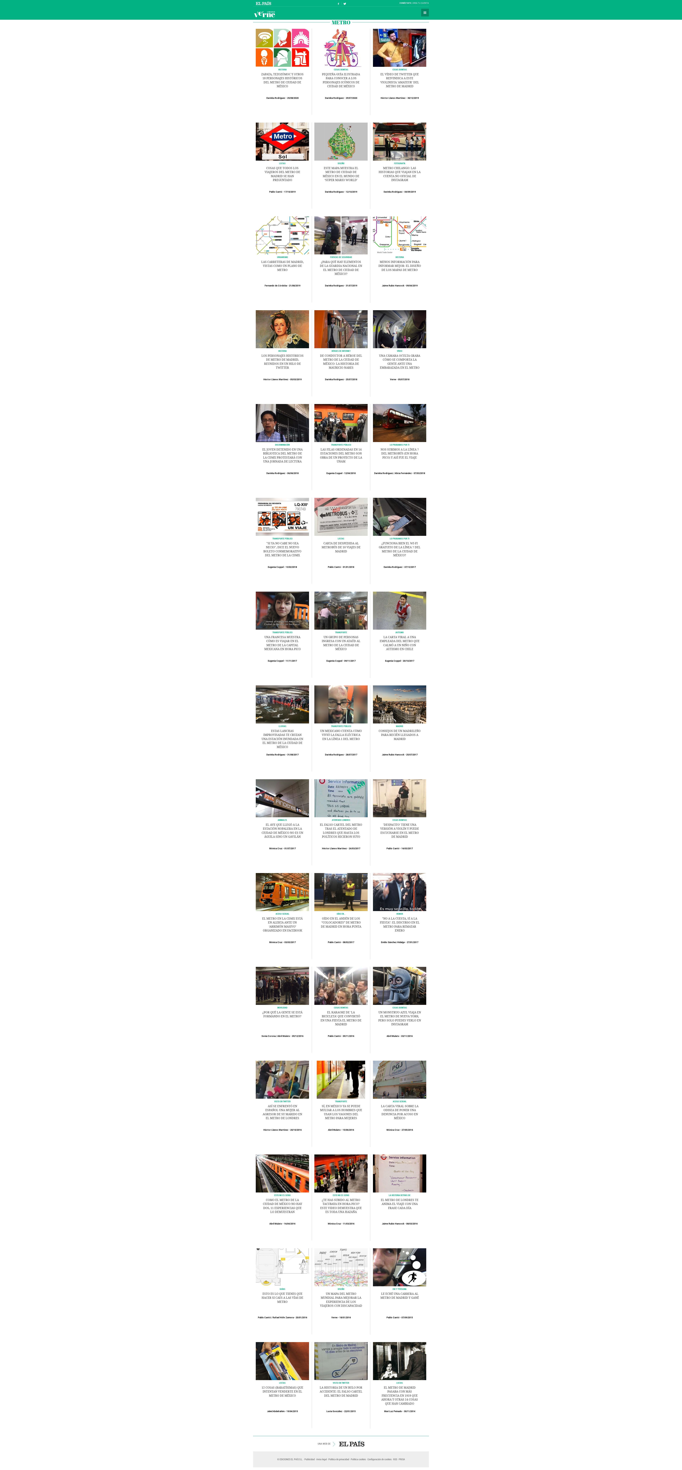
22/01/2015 (350, 1411)
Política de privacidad (338, 1459)
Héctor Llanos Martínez (393, 98)
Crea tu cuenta (421, 3)
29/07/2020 (351, 98)
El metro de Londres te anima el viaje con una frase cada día (399, 1204)
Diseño (341, 163)
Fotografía (399, 163)
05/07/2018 (403, 379)
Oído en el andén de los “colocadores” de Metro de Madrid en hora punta (341, 922)
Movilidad (282, 1007)
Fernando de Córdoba (276, 285)
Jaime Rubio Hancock (393, 285)
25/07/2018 (351, 379)
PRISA (402, 1459)
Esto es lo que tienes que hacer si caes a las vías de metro (282, 1298)
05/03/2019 (296, 379)
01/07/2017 (290, 848)
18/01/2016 (345, 1317)
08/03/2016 (412, 1224)
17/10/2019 (290, 192)
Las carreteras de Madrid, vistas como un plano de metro (282, 266)
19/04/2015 (292, 1411)
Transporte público (341, 444)
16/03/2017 (407, 848)
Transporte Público (341, 726)
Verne (264, 14)
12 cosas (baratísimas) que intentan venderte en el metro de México (282, 1391)
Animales (282, 820)
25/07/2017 (412, 754)
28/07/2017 (351, 754)
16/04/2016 (289, 1224)
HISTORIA (400, 257)
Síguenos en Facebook (338, 3)
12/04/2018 (350, 473)
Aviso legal (321, 1459)
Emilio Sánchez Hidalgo (393, 942)
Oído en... (341, 913)
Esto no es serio (282, 1195)
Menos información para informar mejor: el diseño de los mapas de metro (399, 266)
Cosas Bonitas (341, 69)
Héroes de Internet (341, 350)
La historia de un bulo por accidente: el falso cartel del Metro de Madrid (341, 1391)
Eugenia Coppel (334, 473)
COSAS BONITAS (400, 69)
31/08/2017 (293, 754)
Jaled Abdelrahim (276, 1411)
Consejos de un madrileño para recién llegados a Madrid (400, 735)
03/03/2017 (290, 942)
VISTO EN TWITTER (282, 1101)
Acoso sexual (400, 1101)
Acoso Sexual (282, 913)
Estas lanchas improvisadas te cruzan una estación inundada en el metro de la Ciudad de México (282, 739)
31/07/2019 (351, 285)
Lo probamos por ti (399, 444)
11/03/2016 (348, 1224)
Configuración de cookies (379, 1459)
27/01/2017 (412, 942)
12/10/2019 (351, 192)
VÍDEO (399, 350)
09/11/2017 (350, 661)
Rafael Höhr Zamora (283, 1317)
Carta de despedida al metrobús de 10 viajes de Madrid (341, 547)
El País (264, 3)
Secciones (425, 13)
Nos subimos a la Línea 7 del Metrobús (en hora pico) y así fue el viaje (400, 453)
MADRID (399, 726)
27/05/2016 (407, 1130)
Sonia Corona (268, 1036)
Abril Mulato (283, 1036)
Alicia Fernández (403, 473)
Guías (282, 1289)
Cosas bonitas (400, 820)
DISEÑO (341, 1289)
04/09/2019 (410, 192)
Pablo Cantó (275, 192)
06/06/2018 (293, 473)
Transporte (341, 632)
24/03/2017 (354, 848)
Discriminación (282, 444)
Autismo (400, 632)
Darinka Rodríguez (275, 98)
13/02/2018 (291, 567)
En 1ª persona (400, 1289)
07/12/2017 (410, 567)
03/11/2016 (407, 1036)
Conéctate (405, 3)
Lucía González (334, 1411)
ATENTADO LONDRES (341, 820)
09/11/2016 (348, 1036)
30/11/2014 (409, 1411)
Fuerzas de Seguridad (341, 257)
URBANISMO (282, 257)
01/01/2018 (348, 567)
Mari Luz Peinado (393, 1411)
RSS (395, 1459)
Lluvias (282, 726)
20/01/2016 (301, 1317)
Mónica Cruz (275, 848)
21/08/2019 (294, 285)
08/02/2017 (348, 942)
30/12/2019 (413, 98)
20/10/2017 (408, 661)
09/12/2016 (297, 1036)
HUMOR (399, 913)
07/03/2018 (419, 473)
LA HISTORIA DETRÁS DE (399, 1195)
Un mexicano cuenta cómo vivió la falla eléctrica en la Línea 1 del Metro (341, 735)
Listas (282, 163)
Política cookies (358, 1459)
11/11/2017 (291, 661)
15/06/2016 (348, 1130)
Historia (282, 69)
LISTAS (282, 1382)
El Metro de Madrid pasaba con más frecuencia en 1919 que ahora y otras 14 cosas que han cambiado (399, 1395)
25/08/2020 (293, 98)
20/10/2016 (296, 1130)
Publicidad (309, 1459)
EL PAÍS (351, 1444)
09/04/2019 (412, 285)
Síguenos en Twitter (345, 3)
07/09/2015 (407, 1317)
